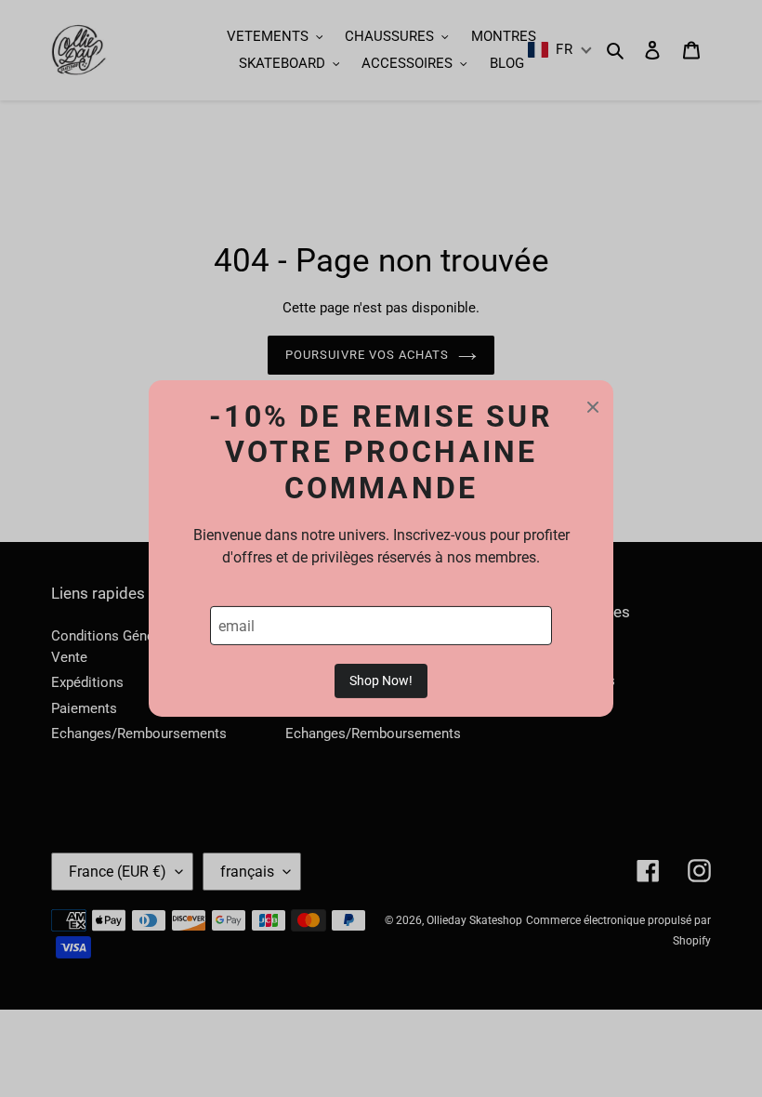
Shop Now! (381, 680)
